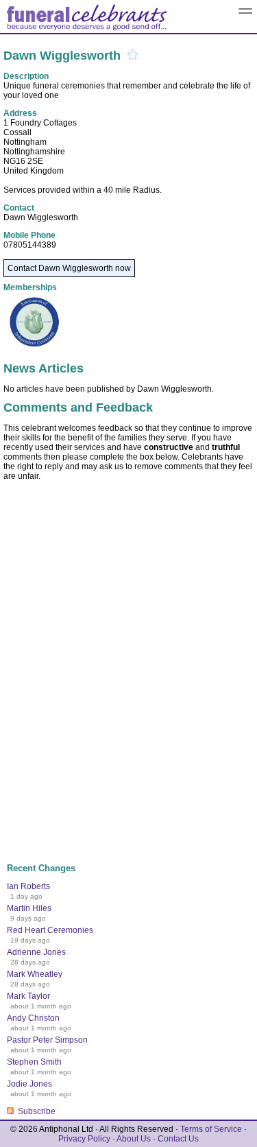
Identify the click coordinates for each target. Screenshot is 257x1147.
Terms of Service (211, 1129)
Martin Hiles (29, 908)
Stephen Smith (34, 1062)
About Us (134, 1139)
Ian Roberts (28, 886)
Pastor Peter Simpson (47, 1040)
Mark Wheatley (34, 974)
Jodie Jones (29, 1084)
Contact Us (178, 1139)
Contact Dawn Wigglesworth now (69, 268)
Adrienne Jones (36, 952)
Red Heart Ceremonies (50, 930)
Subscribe (37, 1111)
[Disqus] (128, 666)
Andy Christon (33, 1018)
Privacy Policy (84, 1139)
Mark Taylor (28, 996)
